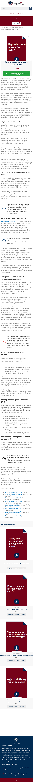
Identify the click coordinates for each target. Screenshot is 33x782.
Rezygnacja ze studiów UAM (13, 498)
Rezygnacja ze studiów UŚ (13, 512)
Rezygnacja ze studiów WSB (13, 494)
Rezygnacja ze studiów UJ (13, 516)
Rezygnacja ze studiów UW (13, 508)
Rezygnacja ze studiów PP (13, 505)
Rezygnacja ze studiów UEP (13, 501)
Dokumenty (11, 27)
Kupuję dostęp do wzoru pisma (16, 568)
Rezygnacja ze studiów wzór (13, 492)
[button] (16, 18)
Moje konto (20, 13)
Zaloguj (12, 13)
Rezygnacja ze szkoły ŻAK (8, 222)
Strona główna (4, 27)
